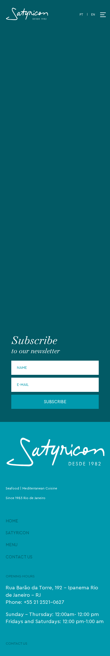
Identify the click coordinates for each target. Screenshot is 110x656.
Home (12, 521)
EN (93, 14)
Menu (11, 545)
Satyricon (17, 533)
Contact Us (19, 557)
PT (81, 14)
